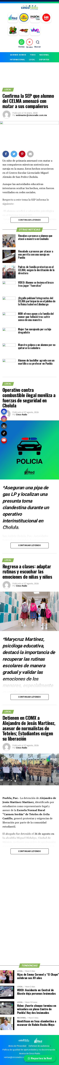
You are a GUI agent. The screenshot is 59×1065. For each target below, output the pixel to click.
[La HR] (46, 17)
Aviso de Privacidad (17, 1046)
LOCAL (32, 60)
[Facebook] (4, 411)
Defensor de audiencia (39, 1046)
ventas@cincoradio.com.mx (17, 1057)
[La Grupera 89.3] (24, 17)
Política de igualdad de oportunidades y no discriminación (28, 1050)
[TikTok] (4, 433)
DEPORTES (44, 60)
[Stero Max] (24, 30)
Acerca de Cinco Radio (29, 1053)
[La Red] (13, 17)
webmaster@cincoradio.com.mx (31, 115)
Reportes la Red (41, 1058)
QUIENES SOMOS (18, 55)
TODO (32, 55)
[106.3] (35, 30)
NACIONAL (44, 55)
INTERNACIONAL (17, 60)
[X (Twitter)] (4, 426)
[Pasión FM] (35, 17)
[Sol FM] (13, 30)
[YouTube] (4, 440)
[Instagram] (4, 419)
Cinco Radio (21, 415)
